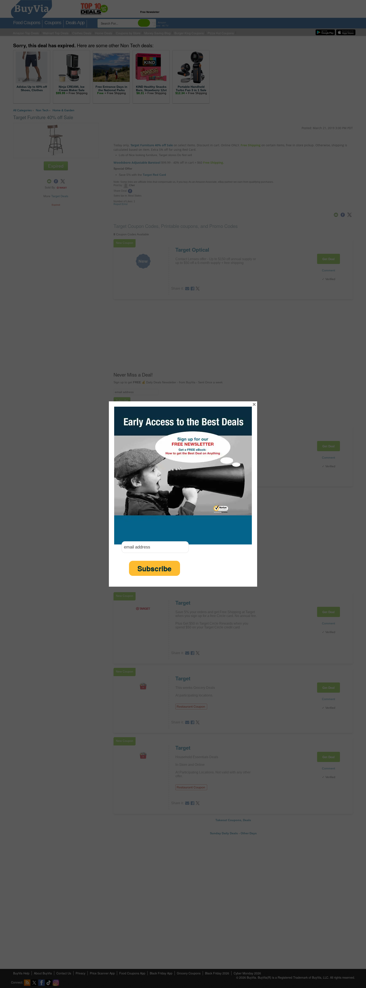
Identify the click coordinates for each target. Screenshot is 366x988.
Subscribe (154, 568)
